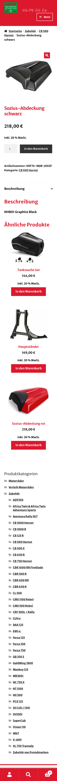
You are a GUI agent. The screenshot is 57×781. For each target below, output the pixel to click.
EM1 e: (17, 631)
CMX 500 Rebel (23, 605)
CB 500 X (19, 548)
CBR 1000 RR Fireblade (28, 567)
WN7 (16, 733)
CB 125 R (18, 535)
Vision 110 (19, 727)
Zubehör (30, 31)
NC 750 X (18, 682)
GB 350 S (18, 656)
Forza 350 (19, 644)
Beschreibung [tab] (14, 189)
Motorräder (16, 481)
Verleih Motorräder (21, 487)
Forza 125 (19, 637)
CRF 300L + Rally (23, 612)
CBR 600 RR (21, 580)
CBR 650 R (20, 586)
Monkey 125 (20, 669)
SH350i (17, 714)
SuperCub (19, 720)
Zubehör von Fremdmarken (31, 752)
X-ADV (17, 739)
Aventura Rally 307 (25, 516)
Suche (28, 774)
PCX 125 (18, 701)
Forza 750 (19, 650)
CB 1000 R (19, 529)
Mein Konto (9, 774)
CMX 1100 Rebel (23, 599)
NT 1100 (18, 688)
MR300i (18, 676)
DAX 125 (18, 624)
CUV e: (17, 618)
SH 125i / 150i (21, 707)
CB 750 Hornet (22, 561)
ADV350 (18, 500)
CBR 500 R (20, 574)
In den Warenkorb (36, 149)
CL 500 (17, 593)
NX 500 (18, 695)
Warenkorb (44, 771)
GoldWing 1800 (23, 663)
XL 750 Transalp (23, 746)
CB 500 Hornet (28, 170)
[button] (47, 55)
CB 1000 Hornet (23, 522)
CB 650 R (19, 554)
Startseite (15, 31)
